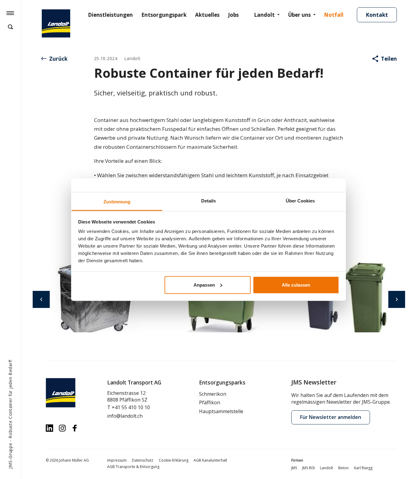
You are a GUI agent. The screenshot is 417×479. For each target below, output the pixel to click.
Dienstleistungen (110, 14)
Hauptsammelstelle (221, 411)
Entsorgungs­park (164, 14)
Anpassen (204, 284)
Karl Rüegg (363, 467)
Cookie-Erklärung (173, 460)
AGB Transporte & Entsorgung (133, 466)
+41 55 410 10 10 (131, 407)
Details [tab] (208, 200)
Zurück (58, 58)
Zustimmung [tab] (116, 201)
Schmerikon (212, 394)
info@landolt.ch (125, 416)
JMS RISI (308, 467)
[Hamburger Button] (10, 13)
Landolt (264, 14)
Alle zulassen (296, 284)
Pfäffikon (209, 402)
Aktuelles (207, 14)
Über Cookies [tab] (300, 200)
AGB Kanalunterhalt (210, 460)
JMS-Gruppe (10, 456)
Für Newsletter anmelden (330, 417)
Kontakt (377, 14)
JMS (294, 467)
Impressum (117, 460)
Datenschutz (142, 460)
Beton (343, 467)
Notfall (333, 14)
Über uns (299, 14)
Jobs (233, 14)
